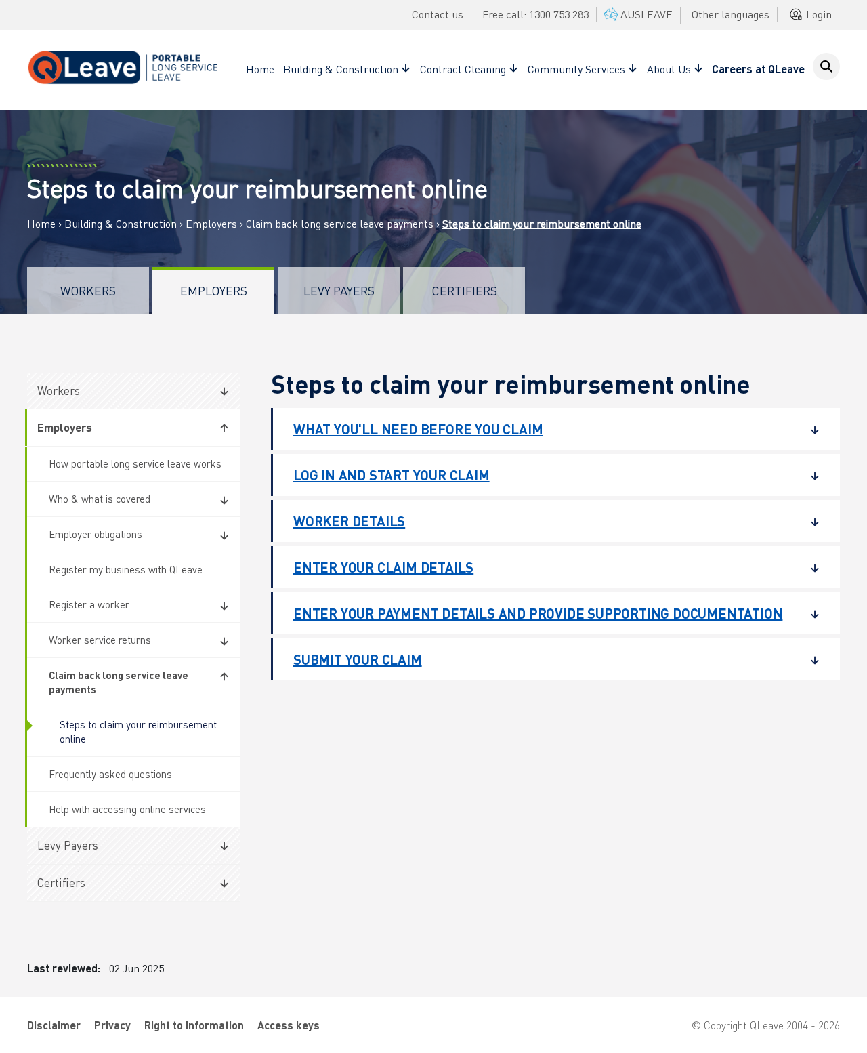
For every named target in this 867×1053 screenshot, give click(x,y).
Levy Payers (339, 290)
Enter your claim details (383, 567)
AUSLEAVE (646, 14)
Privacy (112, 1025)
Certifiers (464, 290)
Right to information (194, 1025)
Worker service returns (100, 639)
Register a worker (89, 604)
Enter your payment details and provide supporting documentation (537, 613)
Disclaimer (54, 1025)
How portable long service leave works (135, 463)
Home (260, 69)
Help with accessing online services (127, 809)
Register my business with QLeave (126, 569)
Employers (211, 223)
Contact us (437, 14)
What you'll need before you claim (418, 428)
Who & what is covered (99, 498)
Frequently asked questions (110, 774)
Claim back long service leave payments (340, 223)
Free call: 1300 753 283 (535, 14)
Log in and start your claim (391, 475)
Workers (88, 290)
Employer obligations (95, 534)
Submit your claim (357, 659)
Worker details (349, 521)
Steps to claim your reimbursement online (138, 731)
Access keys (288, 1025)
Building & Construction (120, 223)
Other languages (730, 14)
